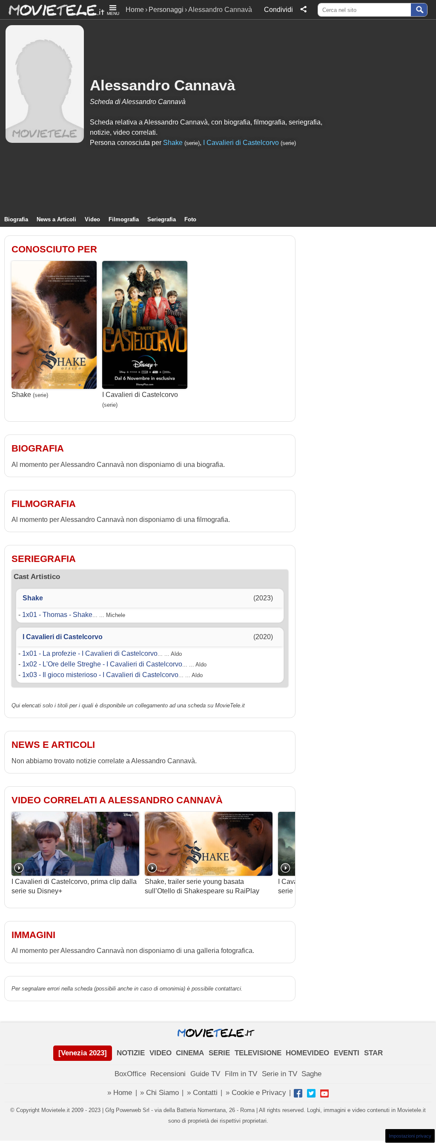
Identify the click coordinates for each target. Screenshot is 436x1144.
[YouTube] (324, 1093)
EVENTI (346, 1053)
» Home (119, 1093)
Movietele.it (52, 9)
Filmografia (124, 219)
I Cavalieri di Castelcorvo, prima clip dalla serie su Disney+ (74, 886)
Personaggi (166, 9)
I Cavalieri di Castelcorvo (241, 142)
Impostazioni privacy (410, 1135)
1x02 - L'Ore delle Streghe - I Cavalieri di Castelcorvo (102, 664)
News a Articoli (56, 219)
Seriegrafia (161, 219)
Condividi (278, 9)
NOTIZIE (131, 1053)
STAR (373, 1053)
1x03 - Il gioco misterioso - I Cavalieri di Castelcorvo (100, 674)
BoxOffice (130, 1074)
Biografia (16, 219)
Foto (190, 219)
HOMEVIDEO (307, 1053)
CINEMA (190, 1053)
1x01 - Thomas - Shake (57, 614)
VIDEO (160, 1053)
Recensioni (168, 1074)
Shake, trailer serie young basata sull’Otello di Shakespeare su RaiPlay (202, 886)
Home (135, 9)
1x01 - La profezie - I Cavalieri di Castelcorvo (90, 653)
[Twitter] (311, 1093)
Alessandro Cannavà (162, 85)
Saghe (311, 1074)
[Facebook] (298, 1093)
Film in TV (241, 1074)
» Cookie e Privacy (256, 1093)
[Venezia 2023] (82, 1053)
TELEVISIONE (258, 1053)
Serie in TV (279, 1074)
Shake (173, 142)
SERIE (219, 1053)
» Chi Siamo (159, 1093)
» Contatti (202, 1093)
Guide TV (205, 1074)
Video (92, 219)
